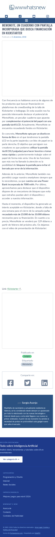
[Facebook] (21, 16)
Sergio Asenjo (29, 403)
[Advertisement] (27, 68)
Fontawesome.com (16, 533)
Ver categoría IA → (11, 459)
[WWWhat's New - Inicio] (27, 7)
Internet (6, 481)
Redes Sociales (9, 485)
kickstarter (27, 364)
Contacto (7, 512)
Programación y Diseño (13, 477)
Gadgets (27, 356)
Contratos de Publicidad (13, 516)
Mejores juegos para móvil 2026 (17, 497)
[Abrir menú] (27, 20)
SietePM (37, 533)
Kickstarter (13, 289)
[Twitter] (7, 16)
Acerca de (7, 508)
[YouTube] (34, 16)
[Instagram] (48, 16)
